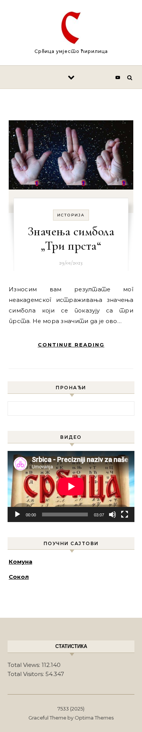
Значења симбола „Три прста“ (71, 238)
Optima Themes (94, 718)
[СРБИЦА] (71, 29)
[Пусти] (17, 514)
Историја (71, 215)
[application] (71, 486)
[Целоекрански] (124, 514)
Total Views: (25, 664)
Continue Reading (71, 345)
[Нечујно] (112, 514)
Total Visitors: (26, 674)
